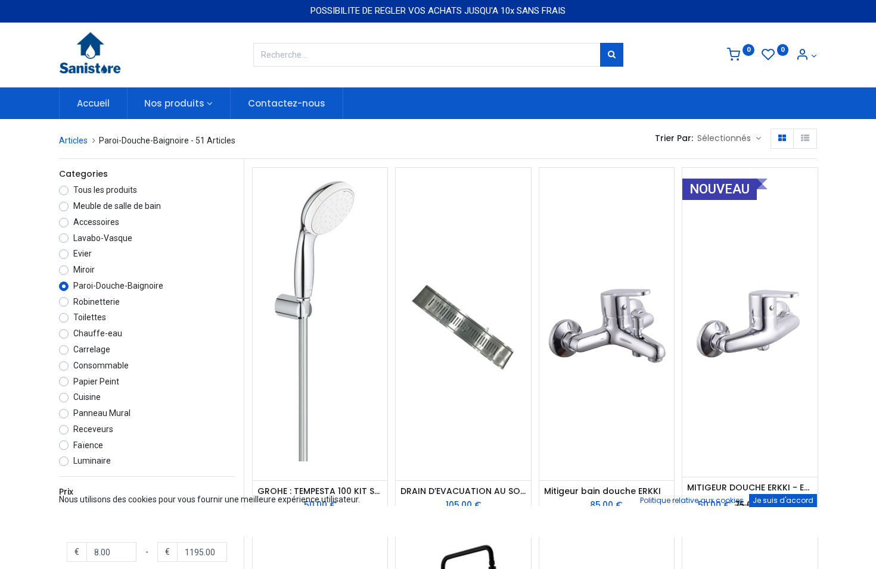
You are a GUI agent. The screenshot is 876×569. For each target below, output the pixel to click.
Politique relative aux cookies (692, 500)
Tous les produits (105, 190)
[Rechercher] (611, 55)
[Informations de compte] (806, 56)
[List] (805, 139)
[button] (729, 138)
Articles (73, 140)
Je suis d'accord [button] (783, 500)
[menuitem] (93, 103)
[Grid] (782, 139)
